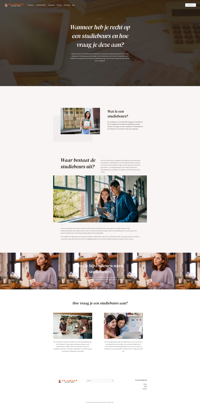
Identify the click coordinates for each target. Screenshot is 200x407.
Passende (59, 5)
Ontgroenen (51, 5)
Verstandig (67, 5)
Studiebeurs (30, 5)
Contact (144, 389)
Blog (73, 5)
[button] (190, 5)
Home (145, 384)
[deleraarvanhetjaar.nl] (14, 5)
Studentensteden (41, 5)
